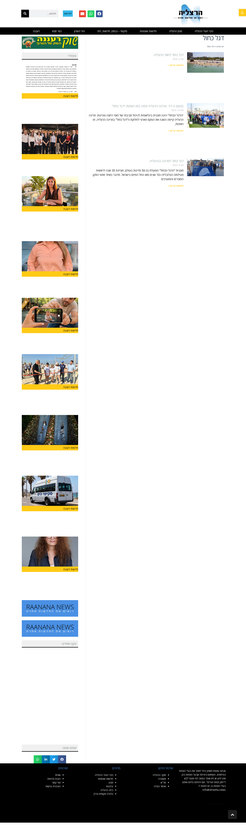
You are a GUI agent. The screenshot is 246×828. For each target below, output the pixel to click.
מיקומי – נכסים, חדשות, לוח (112, 31)
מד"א (163, 782)
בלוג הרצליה (106, 790)
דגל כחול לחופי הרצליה (169, 55)
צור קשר (56, 782)
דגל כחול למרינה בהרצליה (166, 161)
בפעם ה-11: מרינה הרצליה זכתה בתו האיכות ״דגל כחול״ (148, 106)
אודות (58, 775)
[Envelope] (82, 13)
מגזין (111, 782)
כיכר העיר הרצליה (204, 31)
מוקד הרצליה (159, 775)
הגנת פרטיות (54, 778)
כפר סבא (57, 31)
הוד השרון (79, 31)
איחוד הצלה (160, 786)
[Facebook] (99, 13)
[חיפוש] (25, 13)
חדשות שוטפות (148, 31)
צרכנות (109, 786)
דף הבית (220, 46)
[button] (242, 12)
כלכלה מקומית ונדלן (103, 793)
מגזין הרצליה (175, 31)
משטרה (162, 778)
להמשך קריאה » (176, 65)
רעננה (36, 31)
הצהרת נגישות (53, 786)
